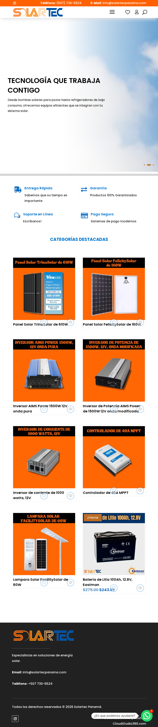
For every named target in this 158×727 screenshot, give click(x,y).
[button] (147, 716)
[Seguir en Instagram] (14, 3)
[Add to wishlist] (44, 322)
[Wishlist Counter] (127, 12)
